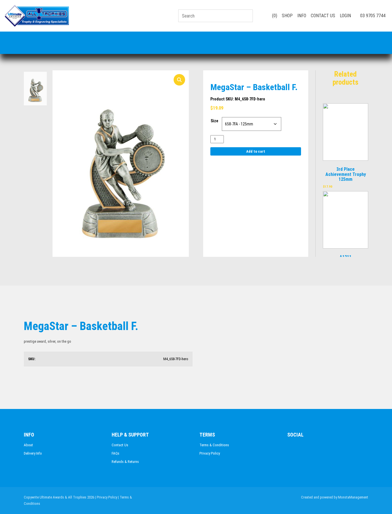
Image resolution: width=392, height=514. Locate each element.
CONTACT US (323, 15)
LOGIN (345, 15)
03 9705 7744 (372, 15)
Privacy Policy (209, 453)
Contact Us (120, 445)
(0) (274, 15)
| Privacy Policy (106, 497)
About (28, 445)
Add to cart (255, 151)
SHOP (287, 15)
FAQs (115, 453)
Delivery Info (33, 453)
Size (214, 121)
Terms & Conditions (214, 445)
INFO (301, 15)
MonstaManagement (353, 497)
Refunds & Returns (125, 461)
